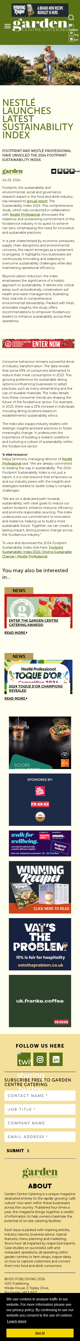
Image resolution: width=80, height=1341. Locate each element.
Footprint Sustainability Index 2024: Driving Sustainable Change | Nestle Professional (37, 551)
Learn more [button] (16, 1321)
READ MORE (15, 633)
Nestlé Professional (25, 215)
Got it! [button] (40, 1333)
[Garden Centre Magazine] (40, 26)
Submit (15, 1150)
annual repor (36, 201)
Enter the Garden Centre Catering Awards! (33, 622)
